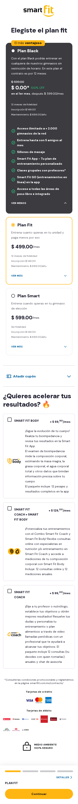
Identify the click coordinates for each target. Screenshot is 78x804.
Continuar (39, 794)
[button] (39, 780)
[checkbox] (10, 420)
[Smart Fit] (39, 11)
